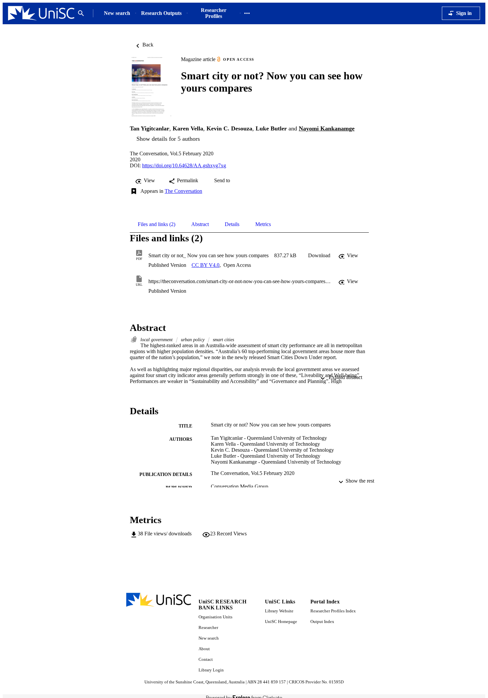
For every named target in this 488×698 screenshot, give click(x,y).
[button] (319, 255)
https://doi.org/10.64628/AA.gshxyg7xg (184, 165)
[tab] (156, 224)
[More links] (247, 13)
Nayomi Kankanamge (327, 128)
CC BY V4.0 (205, 265)
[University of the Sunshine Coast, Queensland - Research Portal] (41, 13)
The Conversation (183, 191)
